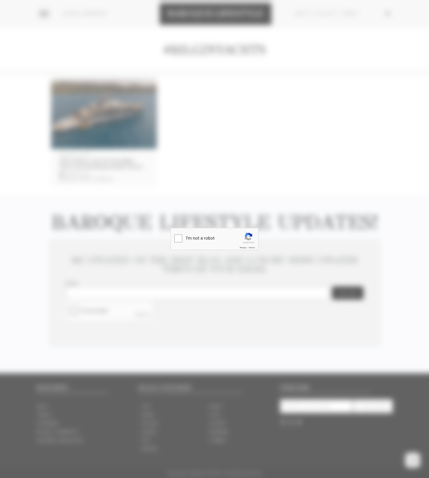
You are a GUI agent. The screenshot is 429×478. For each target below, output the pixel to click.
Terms (251, 247)
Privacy (243, 247)
